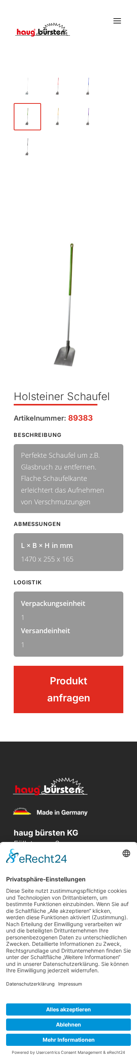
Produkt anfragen (68, 689)
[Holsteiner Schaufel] (27, 86)
